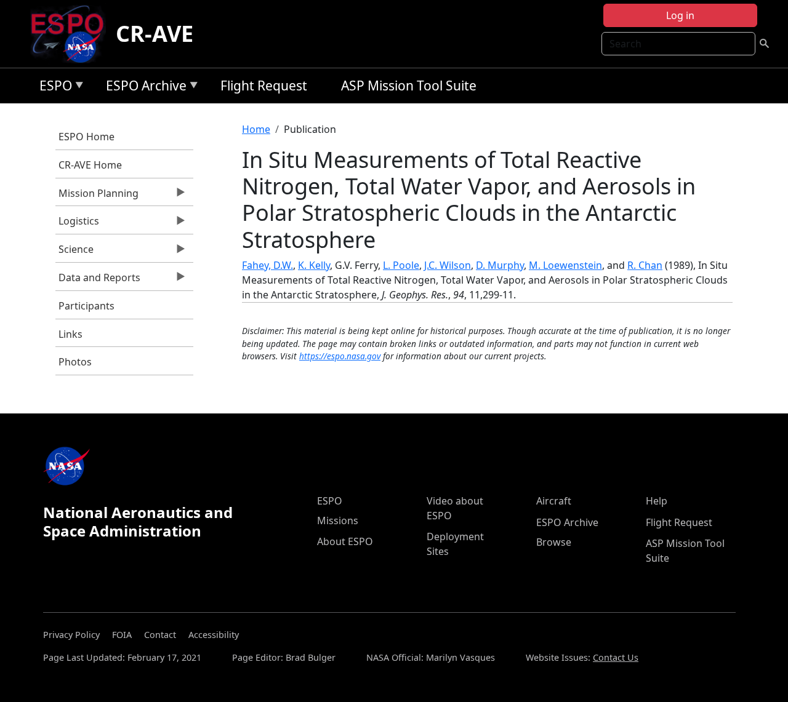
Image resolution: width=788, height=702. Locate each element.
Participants (86, 306)
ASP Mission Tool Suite (408, 85)
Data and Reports (97, 280)
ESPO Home (86, 136)
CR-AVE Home (90, 165)
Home (256, 129)
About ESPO (345, 541)
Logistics (77, 224)
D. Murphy (500, 265)
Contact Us (615, 657)
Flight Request (263, 85)
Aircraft (553, 501)
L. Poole (401, 265)
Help (656, 501)
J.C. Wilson (447, 265)
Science (74, 252)
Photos (75, 362)
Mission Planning (97, 196)
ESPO (52, 87)
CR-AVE (154, 33)
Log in (680, 15)
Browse (553, 542)
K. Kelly (314, 265)
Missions (337, 520)
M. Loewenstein (565, 265)
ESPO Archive (143, 87)
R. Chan (644, 265)
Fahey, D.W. (267, 265)
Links (70, 334)
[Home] (72, 34)
